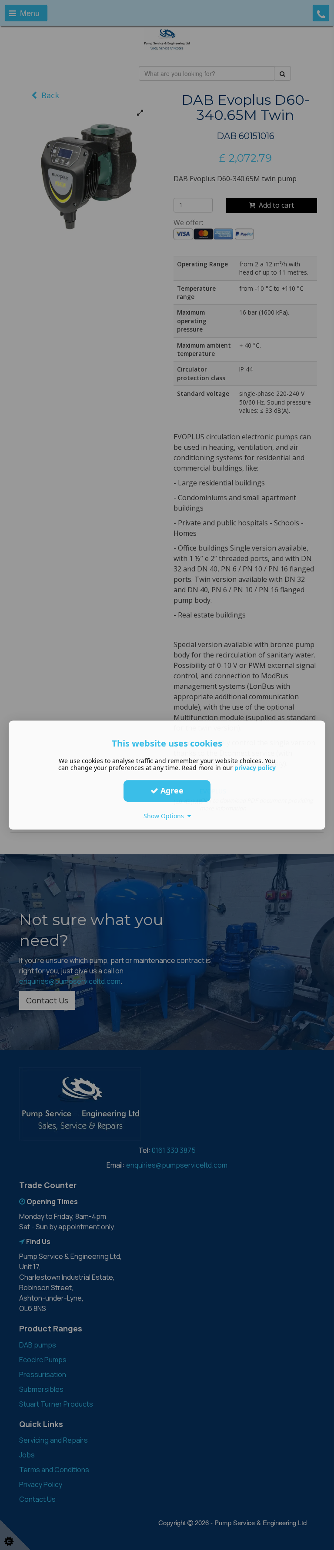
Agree (171, 790)
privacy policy (255, 767)
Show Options (165, 816)
